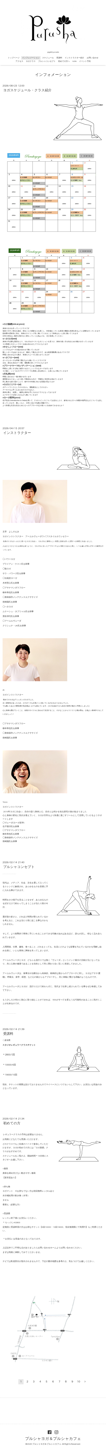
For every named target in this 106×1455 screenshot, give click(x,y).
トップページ (14, 58)
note (74, 61)
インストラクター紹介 (74, 58)
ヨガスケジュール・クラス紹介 (27, 90)
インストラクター (17, 433)
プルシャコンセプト (47, 61)
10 (78, 1381)
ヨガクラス (31, 61)
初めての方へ (64, 61)
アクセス (19, 61)
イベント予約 (85, 61)
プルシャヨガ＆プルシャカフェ (53, 1439)
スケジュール (48, 58)
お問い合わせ (92, 58)
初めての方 (11, 1123)
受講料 (59, 58)
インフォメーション (31, 58)
